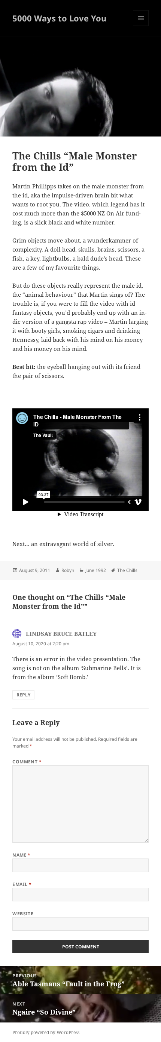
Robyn (67, 570)
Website (22, 913)
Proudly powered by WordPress (45, 1032)
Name (21, 855)
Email (21, 884)
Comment (27, 761)
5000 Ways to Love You (59, 18)
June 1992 (95, 570)
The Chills (127, 570)
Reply (23, 695)
